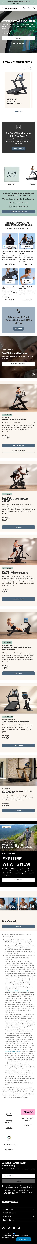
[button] (3, 8)
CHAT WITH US (18, 328)
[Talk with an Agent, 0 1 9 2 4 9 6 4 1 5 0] (24, 8)
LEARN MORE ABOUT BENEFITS (18, 211)
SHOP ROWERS (18, 673)
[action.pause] (33, 374)
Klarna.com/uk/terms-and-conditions (19, 990)
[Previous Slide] (3, 2)
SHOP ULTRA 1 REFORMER (18, 363)
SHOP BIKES (18, 527)
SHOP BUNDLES (18, 745)
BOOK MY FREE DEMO (18, 148)
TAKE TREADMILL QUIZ (18, 450)
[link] (11, 8)
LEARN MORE (18, 810)
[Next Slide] (34, 2)
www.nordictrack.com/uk (12, 1051)
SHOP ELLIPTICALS (18, 599)
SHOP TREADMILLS (18, 43)
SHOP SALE (19, 38)
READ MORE (9, 1127)
